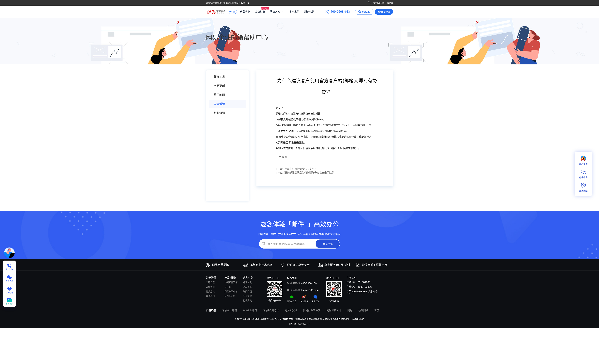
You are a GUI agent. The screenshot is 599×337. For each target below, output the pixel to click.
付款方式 (210, 291)
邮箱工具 (219, 77)
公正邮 (227, 286)
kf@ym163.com (310, 290)
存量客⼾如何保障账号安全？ (300, 169)
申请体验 (328, 244)
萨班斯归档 (229, 295)
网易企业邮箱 (229, 310)
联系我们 (210, 295)
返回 (285, 157)
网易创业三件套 (312, 310)
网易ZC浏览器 (271, 310)
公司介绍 (210, 282)
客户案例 (294, 11)
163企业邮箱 (250, 310)
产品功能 (245, 11)
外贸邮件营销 (231, 282)
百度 (376, 310)
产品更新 (219, 86)
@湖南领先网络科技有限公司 (274, 318)
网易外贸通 (291, 310)
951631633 (364, 282)
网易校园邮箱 (231, 291)
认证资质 (210, 286)
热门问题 (219, 95)
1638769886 (365, 286)
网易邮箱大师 (333, 310)
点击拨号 (373, 291)
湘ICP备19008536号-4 (299, 323)
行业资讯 (219, 113)
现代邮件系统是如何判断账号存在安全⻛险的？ (310, 172)
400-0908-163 (309, 283)
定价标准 (260, 11)
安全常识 (219, 104)
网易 (349, 310)
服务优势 (309, 11)
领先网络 (363, 310)
